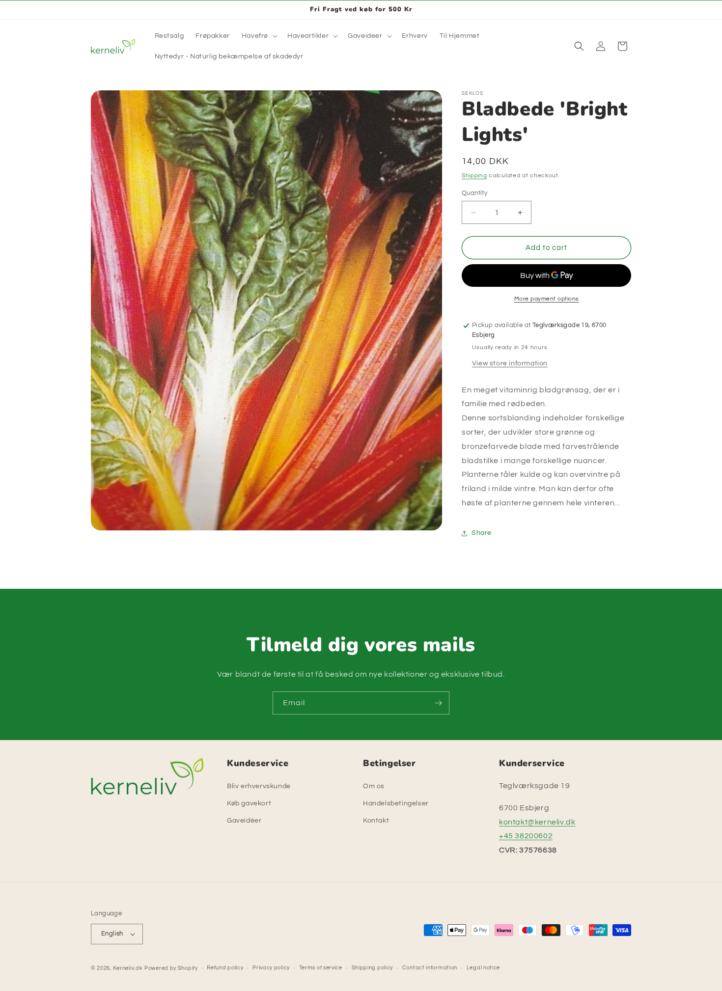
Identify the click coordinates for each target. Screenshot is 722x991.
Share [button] (482, 532)
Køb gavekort (249, 803)
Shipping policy (372, 967)
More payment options (546, 299)
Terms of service (320, 967)
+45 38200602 (526, 836)
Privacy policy (271, 967)
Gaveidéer (244, 821)
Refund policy (225, 967)
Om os (374, 786)
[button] (258, 36)
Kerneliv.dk (128, 968)
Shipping (474, 175)
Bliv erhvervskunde (259, 786)
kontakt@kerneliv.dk (537, 822)
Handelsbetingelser (396, 803)
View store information (510, 363)
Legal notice (483, 967)
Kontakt (376, 821)
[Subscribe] (438, 703)
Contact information (429, 967)
